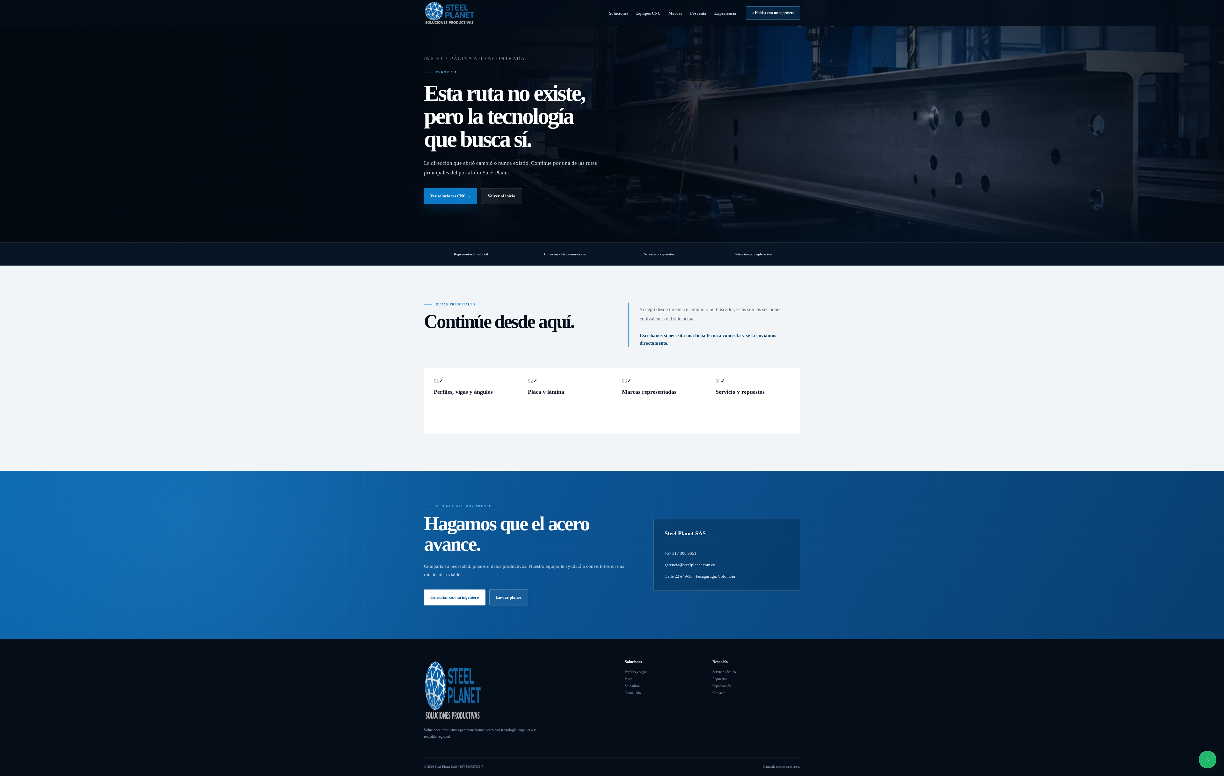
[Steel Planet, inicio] (449, 13)
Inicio (433, 58)
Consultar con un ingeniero (454, 597)
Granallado (633, 693)
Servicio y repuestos (740, 392)
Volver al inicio (501, 196)
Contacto (718, 693)
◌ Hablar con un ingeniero (773, 13)
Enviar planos (508, 597)
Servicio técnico (724, 672)
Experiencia (725, 13)
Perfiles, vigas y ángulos (463, 392)
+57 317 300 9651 (680, 553)
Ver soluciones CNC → (450, 196)
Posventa (698, 13)
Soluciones (618, 13)
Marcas (675, 13)
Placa (628, 679)
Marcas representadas (649, 392)
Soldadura (632, 686)
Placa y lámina (546, 392)
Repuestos (719, 679)
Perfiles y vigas (636, 672)
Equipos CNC (648, 13)
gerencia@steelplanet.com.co (690, 564)
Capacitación (721, 686)
